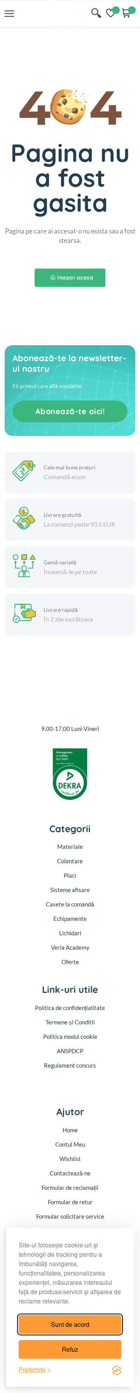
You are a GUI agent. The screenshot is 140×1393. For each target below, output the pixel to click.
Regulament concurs (70, 1065)
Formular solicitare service (70, 1216)
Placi (70, 875)
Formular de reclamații (70, 1187)
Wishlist (70, 1158)
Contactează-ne (70, 1173)
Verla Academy (70, 947)
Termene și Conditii (70, 1022)
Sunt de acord (70, 1324)
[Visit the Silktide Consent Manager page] (116, 1369)
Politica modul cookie (70, 1036)
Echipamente (70, 918)
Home (70, 1129)
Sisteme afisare (70, 889)
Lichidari (70, 932)
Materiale (70, 846)
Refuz (70, 1349)
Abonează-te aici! (70, 411)
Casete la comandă (70, 904)
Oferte (70, 961)
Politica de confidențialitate (70, 1007)
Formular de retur (70, 1201)
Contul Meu (70, 1144)
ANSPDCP (70, 1050)
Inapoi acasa (75, 277)
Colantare (70, 860)
